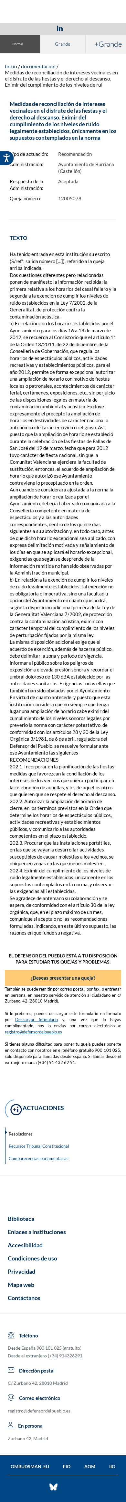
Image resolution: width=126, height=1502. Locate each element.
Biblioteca (21, 1218)
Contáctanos (24, 1297)
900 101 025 (49, 1348)
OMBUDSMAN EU (30, 1466)
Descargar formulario (36, 1019)
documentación (38, 66)
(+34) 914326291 (65, 1355)
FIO (66, 1466)
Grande (62, 44)
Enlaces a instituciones (37, 1231)
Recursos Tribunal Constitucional (39, 1146)
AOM (89, 1466)
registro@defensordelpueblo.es (33, 1031)
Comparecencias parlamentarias (38, 1158)
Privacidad (21, 1271)
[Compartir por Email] (79, 28)
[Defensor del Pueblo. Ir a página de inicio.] (63, 12)
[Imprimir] (99, 28)
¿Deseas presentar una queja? (63, 978)
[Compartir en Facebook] (22, 28)
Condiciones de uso (32, 1258)
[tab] (22, 28)
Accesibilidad (25, 1245)
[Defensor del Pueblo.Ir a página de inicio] (63, 1193)
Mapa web (21, 1284)
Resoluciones (21, 1133)
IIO (112, 1466)
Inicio (11, 66)
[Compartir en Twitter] (41, 28)
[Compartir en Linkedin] (60, 28)
